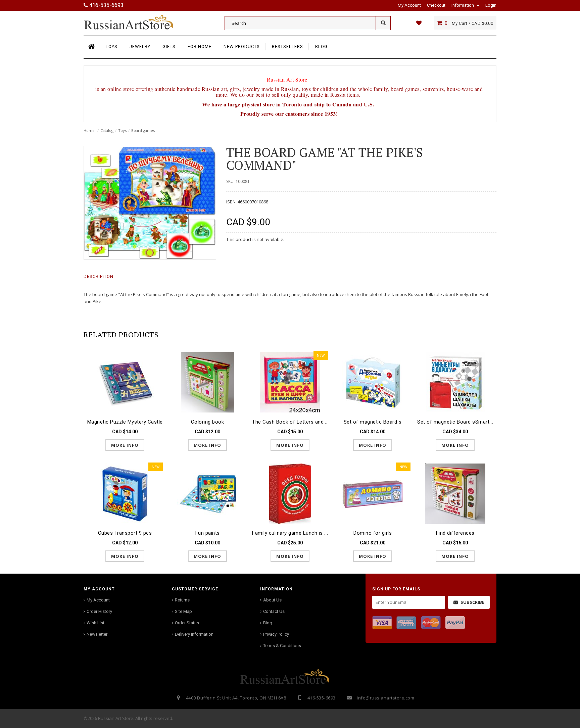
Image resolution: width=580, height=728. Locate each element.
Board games (143, 130)
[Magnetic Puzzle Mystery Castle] (125, 382)
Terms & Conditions (282, 645)
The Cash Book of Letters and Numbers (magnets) (312, 422)
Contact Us (274, 611)
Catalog (106, 130)
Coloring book (207, 422)
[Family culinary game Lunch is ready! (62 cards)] (290, 494)
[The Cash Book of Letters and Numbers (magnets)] (290, 382)
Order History (99, 611)
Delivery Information (194, 634)
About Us (272, 599)
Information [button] (463, 5)
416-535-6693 (106, 5)
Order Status (187, 622)
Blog (267, 622)
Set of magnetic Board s (373, 422)
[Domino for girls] (372, 494)
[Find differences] (455, 494)
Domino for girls (372, 533)
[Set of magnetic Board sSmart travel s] (455, 382)
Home (89, 130)
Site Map (183, 611)
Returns (182, 599)
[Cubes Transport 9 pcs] (125, 494)
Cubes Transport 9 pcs (125, 533)
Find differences (455, 533)
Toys (122, 130)
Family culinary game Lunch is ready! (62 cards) (308, 533)
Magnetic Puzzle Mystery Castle (125, 422)
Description (98, 276)
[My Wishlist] (419, 23)
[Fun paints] (207, 494)
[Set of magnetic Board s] (372, 382)
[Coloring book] (207, 382)
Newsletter (97, 634)
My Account (98, 599)
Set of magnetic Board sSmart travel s (463, 422)
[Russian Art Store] (134, 22)
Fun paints (207, 533)
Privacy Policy (276, 634)
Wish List (95, 622)
